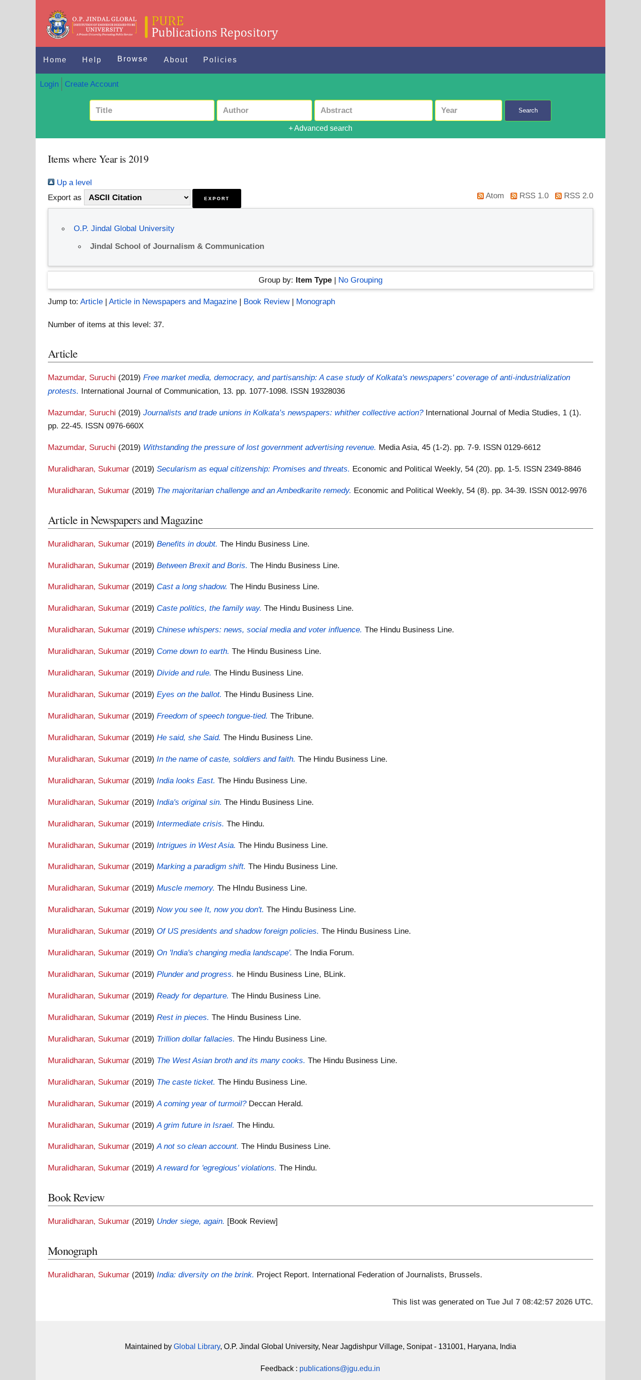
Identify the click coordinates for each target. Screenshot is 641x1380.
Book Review (267, 301)
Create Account (92, 84)
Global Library (197, 1346)
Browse (132, 59)
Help (92, 60)
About (176, 60)
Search (528, 110)
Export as (65, 197)
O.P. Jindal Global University (124, 228)
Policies (220, 60)
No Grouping (360, 280)
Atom (494, 195)
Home (55, 60)
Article (91, 301)
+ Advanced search (320, 128)
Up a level (73, 182)
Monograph (315, 301)
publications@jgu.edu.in (339, 1368)
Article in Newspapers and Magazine (173, 301)
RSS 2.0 (577, 195)
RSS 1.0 (533, 195)
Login (49, 84)
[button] (216, 198)
